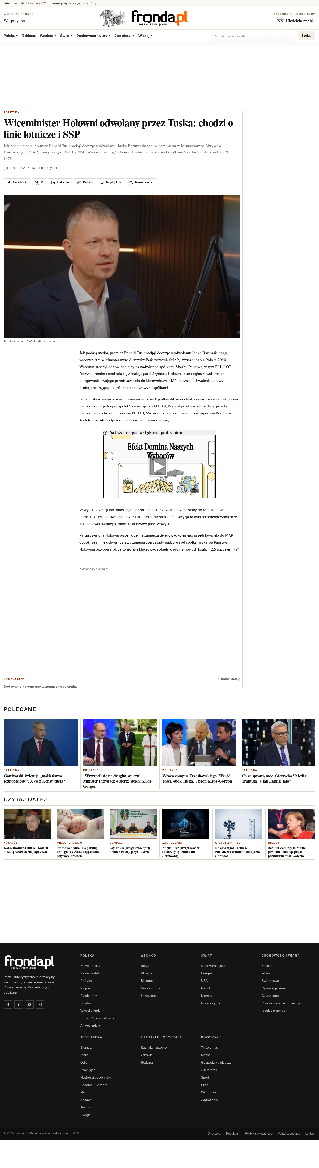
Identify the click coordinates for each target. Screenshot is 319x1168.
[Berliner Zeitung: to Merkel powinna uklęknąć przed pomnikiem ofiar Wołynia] (291, 824)
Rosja (145, 966)
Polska (11, 36)
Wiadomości (210, 1092)
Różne (206, 1055)
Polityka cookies (289, 1133)
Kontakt (310, 1133)
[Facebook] (18, 1004)
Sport (205, 1077)
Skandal (86, 1047)
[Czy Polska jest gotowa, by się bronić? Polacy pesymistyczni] (133, 824)
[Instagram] (40, 1004)
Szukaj (306, 35)
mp (6, 168)
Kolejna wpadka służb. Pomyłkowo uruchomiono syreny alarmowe (237, 851)
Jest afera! (124, 36)
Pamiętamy (88, 995)
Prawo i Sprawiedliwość (97, 1018)
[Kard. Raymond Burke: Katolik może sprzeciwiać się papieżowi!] (27, 824)
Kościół (11, 842)
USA (204, 981)
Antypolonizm (90, 1025)
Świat (66, 36)
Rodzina (147, 1062)
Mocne (85, 1092)
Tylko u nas (209, 1047)
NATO (205, 988)
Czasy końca (271, 995)
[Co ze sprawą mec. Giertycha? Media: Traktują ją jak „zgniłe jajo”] (278, 742)
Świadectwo (270, 981)
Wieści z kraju (69, 842)
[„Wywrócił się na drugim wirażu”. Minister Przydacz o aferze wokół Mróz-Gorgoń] (120, 742)
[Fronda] (159, 18)
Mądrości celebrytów (95, 1077)
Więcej (145, 36)
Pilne (204, 1085)
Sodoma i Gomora (93, 1085)
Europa (206, 973)
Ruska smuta (150, 988)
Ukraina (146, 973)
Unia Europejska (213, 966)
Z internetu (209, 1070)
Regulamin (233, 1133)
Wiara (266, 973)
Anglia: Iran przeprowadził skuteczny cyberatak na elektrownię (181, 851)
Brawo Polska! (90, 966)
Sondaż (116, 842)
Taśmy (85, 1107)
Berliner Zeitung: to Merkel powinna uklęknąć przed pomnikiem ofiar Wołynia (287, 851)
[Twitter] (8, 1004)
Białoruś (147, 981)
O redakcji (214, 1133)
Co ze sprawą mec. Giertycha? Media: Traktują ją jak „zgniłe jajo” (275, 778)
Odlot (84, 1062)
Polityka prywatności (259, 1133)
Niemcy (274, 842)
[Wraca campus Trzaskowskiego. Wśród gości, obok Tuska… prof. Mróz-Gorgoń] (199, 742)
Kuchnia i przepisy (154, 1047)
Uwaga (85, 1115)
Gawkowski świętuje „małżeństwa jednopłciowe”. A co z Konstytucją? (34, 778)
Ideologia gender (274, 1010)
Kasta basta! (89, 973)
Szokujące (88, 1070)
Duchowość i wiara (93, 36)
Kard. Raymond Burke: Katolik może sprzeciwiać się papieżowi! (26, 849)
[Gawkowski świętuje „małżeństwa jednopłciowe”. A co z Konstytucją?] (41, 742)
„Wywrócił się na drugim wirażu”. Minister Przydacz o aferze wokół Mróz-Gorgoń (118, 781)
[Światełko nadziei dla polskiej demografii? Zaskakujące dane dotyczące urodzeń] (80, 824)
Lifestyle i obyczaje (161, 1037)
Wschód (48, 36)
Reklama (29, 36)
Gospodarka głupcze (216, 1062)
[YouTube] (29, 1004)
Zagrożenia (172, 842)
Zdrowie (147, 1055)
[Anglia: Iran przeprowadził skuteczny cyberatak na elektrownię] (185, 824)
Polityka (11, 112)
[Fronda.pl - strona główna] (36, 962)
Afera (84, 1055)
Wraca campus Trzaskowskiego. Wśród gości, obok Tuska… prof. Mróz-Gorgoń (197, 778)
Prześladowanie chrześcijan (282, 1003)
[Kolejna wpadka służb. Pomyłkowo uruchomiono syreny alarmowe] (238, 824)
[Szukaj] (253, 35)
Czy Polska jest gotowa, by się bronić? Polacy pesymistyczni (130, 849)
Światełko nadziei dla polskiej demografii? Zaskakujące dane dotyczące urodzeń (78, 851)
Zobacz (85, 1100)
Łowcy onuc (149, 995)
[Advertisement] (159, 77)
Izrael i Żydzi (210, 1003)
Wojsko (85, 988)
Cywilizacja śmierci (275, 988)
